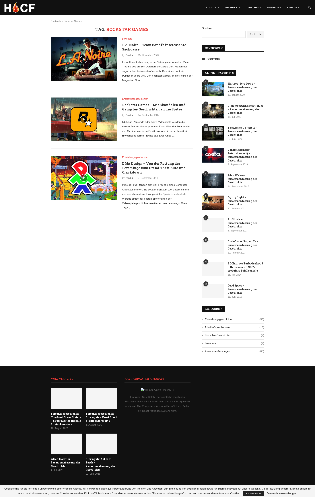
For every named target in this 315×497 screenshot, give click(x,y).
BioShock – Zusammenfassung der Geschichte (242, 223)
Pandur (129, 55)
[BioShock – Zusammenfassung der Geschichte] (213, 225)
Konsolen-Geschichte (234, 335)
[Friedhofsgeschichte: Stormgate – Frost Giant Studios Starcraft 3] (101, 398)
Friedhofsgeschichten (234, 327)
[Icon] (84, 59)
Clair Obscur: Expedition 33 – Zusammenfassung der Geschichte (245, 109)
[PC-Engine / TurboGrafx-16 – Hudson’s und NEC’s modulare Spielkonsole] (213, 269)
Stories (292, 7)
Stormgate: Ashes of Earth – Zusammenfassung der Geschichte (100, 464)
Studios (211, 7)
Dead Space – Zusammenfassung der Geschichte (242, 289)
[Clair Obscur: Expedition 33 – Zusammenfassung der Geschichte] (213, 111)
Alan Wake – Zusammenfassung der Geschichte (242, 179)
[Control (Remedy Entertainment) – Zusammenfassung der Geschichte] (213, 155)
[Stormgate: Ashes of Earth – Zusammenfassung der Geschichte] (101, 444)
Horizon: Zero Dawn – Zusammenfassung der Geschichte (242, 87)
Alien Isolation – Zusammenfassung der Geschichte (65, 462)
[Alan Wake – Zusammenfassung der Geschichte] (213, 181)
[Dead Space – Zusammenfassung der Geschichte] (213, 291)
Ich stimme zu (254, 493)
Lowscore (252, 7)
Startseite (56, 21)
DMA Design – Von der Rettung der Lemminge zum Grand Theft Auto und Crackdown (154, 168)
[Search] (309, 7)
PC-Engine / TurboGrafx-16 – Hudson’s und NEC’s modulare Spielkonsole (245, 267)
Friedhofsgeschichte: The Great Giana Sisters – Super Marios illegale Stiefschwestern (66, 419)
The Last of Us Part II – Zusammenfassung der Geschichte (242, 131)
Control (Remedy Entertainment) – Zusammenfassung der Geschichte (242, 155)
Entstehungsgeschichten (234, 319)
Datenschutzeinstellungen (282, 493)
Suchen (207, 28)
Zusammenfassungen (234, 351)
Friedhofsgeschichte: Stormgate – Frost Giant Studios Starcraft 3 (101, 417)
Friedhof (273, 7)
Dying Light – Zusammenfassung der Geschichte (242, 201)
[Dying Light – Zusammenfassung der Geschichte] (213, 203)
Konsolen (231, 7)
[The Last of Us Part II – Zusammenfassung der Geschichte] (213, 133)
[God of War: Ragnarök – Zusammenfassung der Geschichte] (213, 247)
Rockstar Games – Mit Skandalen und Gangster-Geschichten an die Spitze (154, 107)
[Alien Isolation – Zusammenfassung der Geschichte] (66, 444)
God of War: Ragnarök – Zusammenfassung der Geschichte (243, 245)
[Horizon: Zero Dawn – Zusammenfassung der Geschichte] (213, 89)
